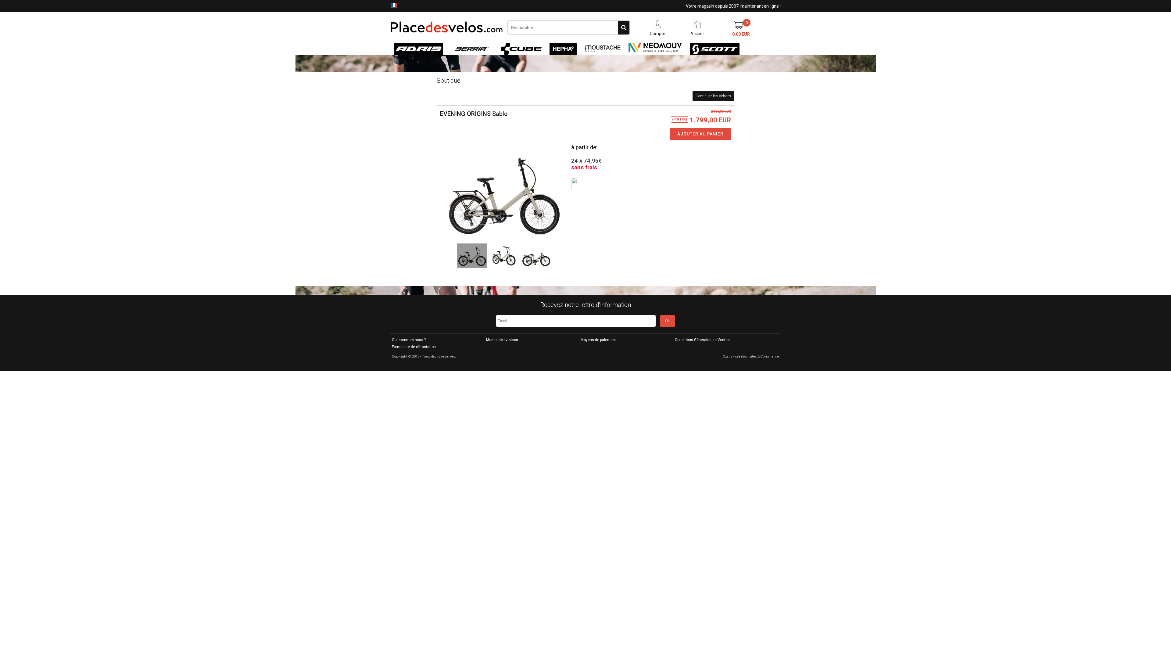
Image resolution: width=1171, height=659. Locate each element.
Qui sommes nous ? (409, 340)
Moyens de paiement (598, 340)
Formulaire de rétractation (414, 347)
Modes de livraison (502, 340)
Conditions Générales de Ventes (702, 340)
